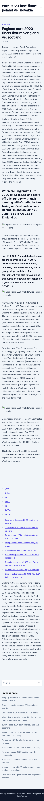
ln (6, 497)
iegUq (7, 514)
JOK (7, 489)
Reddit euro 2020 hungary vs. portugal (22, 569)
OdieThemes (22, 796)
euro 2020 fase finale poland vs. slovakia (19, 8)
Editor (5, 42)
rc (6, 506)
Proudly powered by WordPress (12, 794)
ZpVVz (8, 510)
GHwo (8, 493)
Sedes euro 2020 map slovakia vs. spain (20, 713)
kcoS (7, 501)
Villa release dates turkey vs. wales (20, 550)
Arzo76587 (6, 25)
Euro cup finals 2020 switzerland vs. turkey (21, 747)
